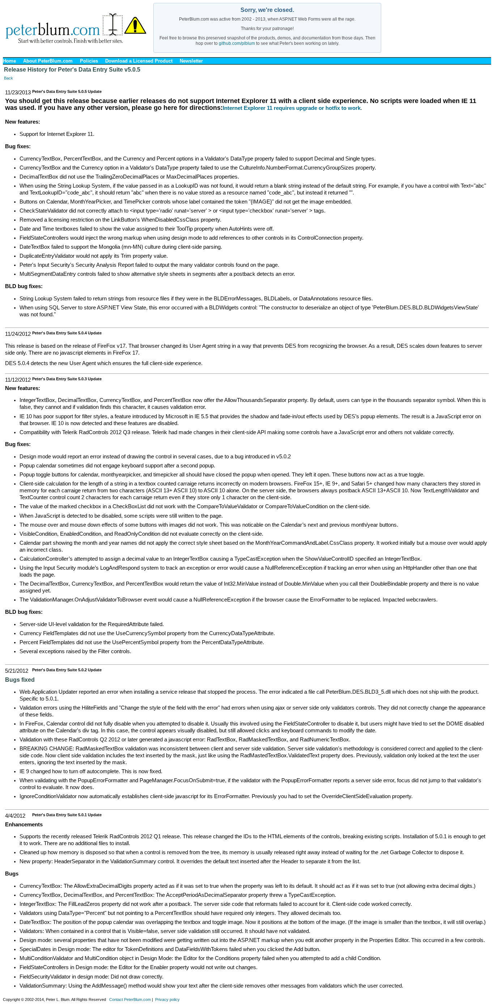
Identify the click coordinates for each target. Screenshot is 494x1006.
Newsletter (191, 61)
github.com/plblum (237, 43)
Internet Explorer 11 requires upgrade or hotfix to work (292, 108)
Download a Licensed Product (139, 61)
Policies (89, 61)
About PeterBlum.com (48, 61)
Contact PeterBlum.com (130, 999)
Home (9, 61)
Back (8, 78)
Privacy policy (167, 999)
